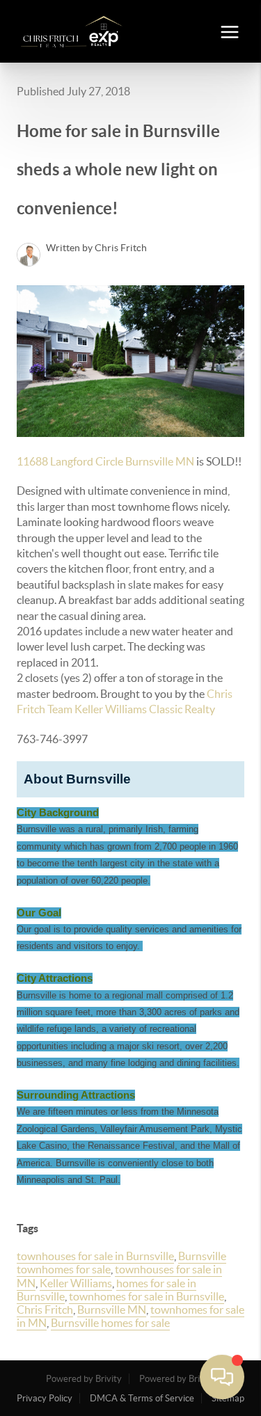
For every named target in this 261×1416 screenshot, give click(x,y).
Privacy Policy (44, 1398)
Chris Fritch (45, 1309)
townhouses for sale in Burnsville (95, 1256)
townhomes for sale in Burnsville (146, 1296)
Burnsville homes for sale (110, 1322)
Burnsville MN (111, 1309)
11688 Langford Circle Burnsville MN (105, 461)
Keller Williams (76, 1283)
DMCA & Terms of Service (142, 1398)
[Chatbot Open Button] (222, 1377)
